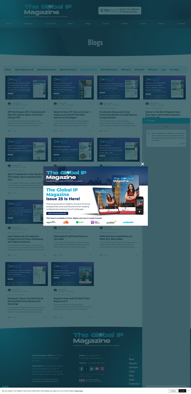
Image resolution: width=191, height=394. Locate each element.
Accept (182, 391)
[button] (142, 164)
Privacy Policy (78, 391)
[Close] (188, 390)
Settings (173, 391)
